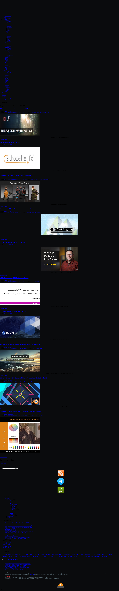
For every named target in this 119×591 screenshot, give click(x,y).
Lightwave (7, 60)
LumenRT (9, 46)
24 (9, 546)
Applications (4, 19)
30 (8, 547)
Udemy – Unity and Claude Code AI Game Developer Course (17, 538)
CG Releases (8, 112)
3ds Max (10, 554)
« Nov (3, 548)
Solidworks (9, 29)
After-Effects (10, 33)
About (3, 97)
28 (5, 547)
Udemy (6, 80)
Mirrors (23, 556)
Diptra (5, 111)
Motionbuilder (10, 28)
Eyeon (6, 42)
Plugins (6, 50)
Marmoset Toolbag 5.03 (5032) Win (12, 530)
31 (9, 547)
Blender (6, 58)
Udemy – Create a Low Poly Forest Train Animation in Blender (17, 537)
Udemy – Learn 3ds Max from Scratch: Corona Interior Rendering (18, 526)
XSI (6, 67)
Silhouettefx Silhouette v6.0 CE (10, 142)
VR (39, 281)
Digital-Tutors (10, 72)
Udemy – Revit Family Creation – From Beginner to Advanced (17, 535)
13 (4, 544)
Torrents (4, 17)
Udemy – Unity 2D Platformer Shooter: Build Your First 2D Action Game (19, 531)
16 (8, 544)
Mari (8, 39)
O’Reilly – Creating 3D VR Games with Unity (14, 278)
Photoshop (9, 32)
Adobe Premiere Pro (35, 554)
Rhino (6, 68)
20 (4, 546)
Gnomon (6, 78)
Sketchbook (9, 27)
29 (6, 547)
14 (5, 544)
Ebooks (11, 513)
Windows (26, 145)
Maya (8, 22)
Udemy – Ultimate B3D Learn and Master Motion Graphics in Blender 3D (23, 378)
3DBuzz (6, 86)
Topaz (40, 348)
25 (10, 546)
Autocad (9, 25)
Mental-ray (9, 53)
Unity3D (6, 65)
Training (61, 556)
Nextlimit (7, 47)
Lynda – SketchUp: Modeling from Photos (13, 242)
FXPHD (6, 77)
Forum (3, 15)
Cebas (8, 56)
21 (5, 546)
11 (10, 543)
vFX (84, 556)
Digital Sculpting (93, 554)
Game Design (39, 112)
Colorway (9, 41)
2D (4, 112)
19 (3, 546)
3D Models (4, 93)
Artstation (53, 554)
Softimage (9, 23)
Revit (8, 30)
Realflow (9, 49)
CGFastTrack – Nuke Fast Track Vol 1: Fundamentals (15, 532)
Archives (4, 95)
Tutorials (4, 70)
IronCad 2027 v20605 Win (10, 528)
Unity (70, 556)
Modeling (27, 556)
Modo (8, 38)
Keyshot (6, 62)
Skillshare (7, 89)
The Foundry (7, 37)
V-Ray (8, 51)
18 (10, 544)
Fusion (8, 45)
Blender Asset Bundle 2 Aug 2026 (11, 529)
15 (6, 544)
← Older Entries (3, 463)
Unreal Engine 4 (45, 112)
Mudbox (9, 26)
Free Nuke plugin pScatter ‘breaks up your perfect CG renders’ (17, 563)
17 (9, 544)
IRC (6, 99)
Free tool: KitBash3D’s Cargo (11, 568)
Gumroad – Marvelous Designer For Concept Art (15, 175)
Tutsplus (6, 90)
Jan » (7, 548)
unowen (5, 211)
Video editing (87, 556)
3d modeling (4, 554)
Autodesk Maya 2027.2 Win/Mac (11, 523)
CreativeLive (7, 83)
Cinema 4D (67, 554)
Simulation (34, 314)
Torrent (8, 517)
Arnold (8, 52)
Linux (13, 506)
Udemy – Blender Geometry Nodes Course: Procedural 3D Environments (19, 522)
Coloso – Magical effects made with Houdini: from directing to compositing (20, 525)
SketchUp (31, 245)
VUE (8, 43)
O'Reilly (32, 281)
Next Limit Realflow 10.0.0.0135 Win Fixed (13, 311)
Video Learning (37, 212)
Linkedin (6, 75)
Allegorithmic (10, 55)
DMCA (4, 96)
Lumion (6, 63)
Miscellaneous (10, 516)
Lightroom (12, 556)
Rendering (47, 556)
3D (10, 503)
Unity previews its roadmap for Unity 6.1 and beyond (15, 565)
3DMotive (7, 82)
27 (4, 547)
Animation (46, 554)
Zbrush (6, 69)
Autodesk (7, 20)
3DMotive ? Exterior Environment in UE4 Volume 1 (16, 109)
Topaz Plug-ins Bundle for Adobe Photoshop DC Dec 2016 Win (20, 344)
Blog (3, 13)
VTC (6, 91)
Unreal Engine (8, 66)
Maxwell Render (10, 48)
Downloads (13, 112)
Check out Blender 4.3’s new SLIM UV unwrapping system (17, 567)
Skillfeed (6, 88)
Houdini (6, 59)
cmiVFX (6, 76)
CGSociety (7, 81)
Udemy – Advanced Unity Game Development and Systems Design (18, 527)
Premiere (9, 35)
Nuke (8, 40)
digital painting (87, 554)
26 (3, 547)
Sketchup (7, 61)
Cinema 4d (7, 57)
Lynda (6, 73)
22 (6, 546)
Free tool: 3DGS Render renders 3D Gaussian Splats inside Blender (18, 564)
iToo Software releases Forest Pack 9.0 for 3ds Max (15, 566)
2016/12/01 (10, 111)
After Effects (28, 212)
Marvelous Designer (44, 179)
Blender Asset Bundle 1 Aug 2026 (11, 533)
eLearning (97, 554)
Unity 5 (36, 281)
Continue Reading (3, 139)
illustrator (9, 36)
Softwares (22, 145)
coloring (32, 415)
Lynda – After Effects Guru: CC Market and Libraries (17, 209)
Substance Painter (56, 556)
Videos (25, 112)
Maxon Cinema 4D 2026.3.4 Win (11, 536)
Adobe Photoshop (35, 348)
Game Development (106, 554)
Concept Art (33, 179)
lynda (32, 212)
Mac (13, 507)
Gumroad (7, 79)
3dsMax (9, 21)
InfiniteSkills (7, 87)
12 (3, 544)
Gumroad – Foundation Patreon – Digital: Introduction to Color (20, 411)
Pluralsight (7, 71)
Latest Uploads (8, 18)
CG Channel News (12, 559)
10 (9, 543)
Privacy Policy (8, 98)
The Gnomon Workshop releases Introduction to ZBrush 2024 (17, 562)
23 (8, 546)
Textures (4, 92)
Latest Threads (8, 16)
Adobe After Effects (19, 554)
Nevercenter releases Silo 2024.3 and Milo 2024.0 (15, 569)
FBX (100, 554)
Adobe (6, 31)
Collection (9, 510)
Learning (18, 112)
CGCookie (7, 85)
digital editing (81, 554)
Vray (103, 556)
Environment (33, 112)
